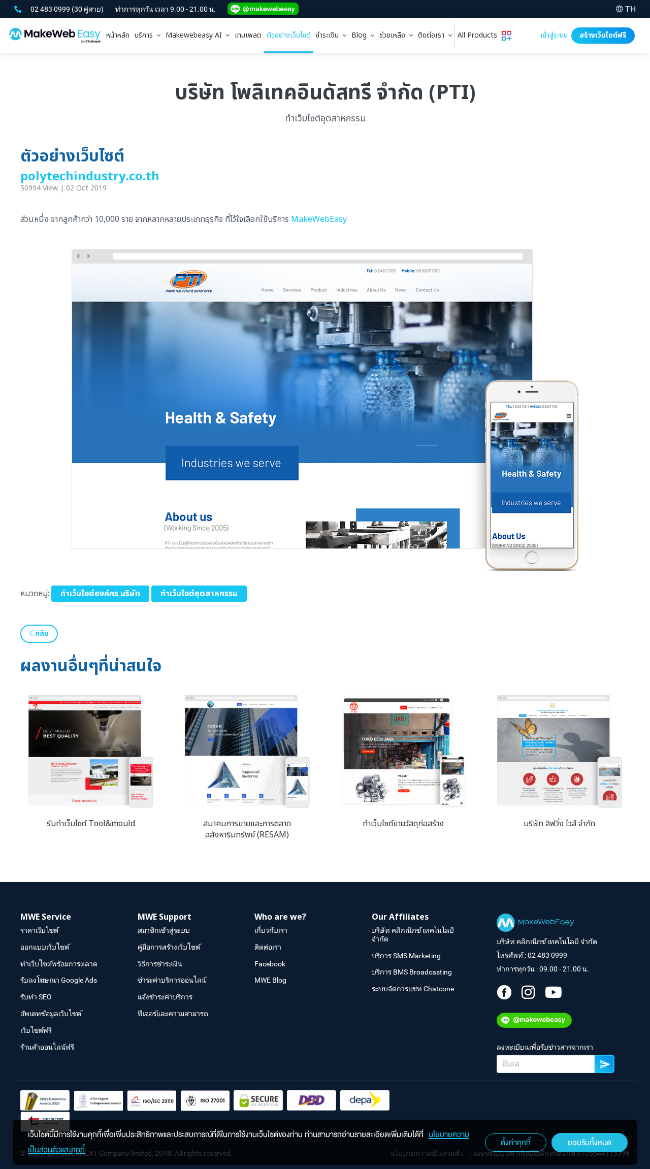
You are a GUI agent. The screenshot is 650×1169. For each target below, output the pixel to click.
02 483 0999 (51, 9)
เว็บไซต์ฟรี (36, 1030)
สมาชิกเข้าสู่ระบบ (164, 930)
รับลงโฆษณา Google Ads (58, 980)
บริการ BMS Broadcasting (412, 972)
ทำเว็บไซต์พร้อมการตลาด (59, 964)
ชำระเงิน (329, 35)
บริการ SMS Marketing (406, 956)
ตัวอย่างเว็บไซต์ (289, 35)
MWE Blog (270, 980)
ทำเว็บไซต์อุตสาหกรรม (199, 594)
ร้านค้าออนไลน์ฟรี (47, 1047)
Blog (361, 35)
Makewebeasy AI (196, 35)
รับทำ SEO (36, 997)
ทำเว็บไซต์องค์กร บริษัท (100, 594)
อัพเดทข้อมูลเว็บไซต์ (50, 1014)
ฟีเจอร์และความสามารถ (173, 1014)
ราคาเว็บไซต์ (39, 930)
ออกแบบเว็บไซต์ (44, 947)
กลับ (41, 633)
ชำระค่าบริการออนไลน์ (172, 980)
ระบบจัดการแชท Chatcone (413, 989)
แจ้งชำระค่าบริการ (165, 997)
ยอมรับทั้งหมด (589, 1142)
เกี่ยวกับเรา (270, 930)
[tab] (147, 35)
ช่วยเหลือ (394, 35)
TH (630, 9)
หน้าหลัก (117, 35)
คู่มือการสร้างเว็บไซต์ (169, 947)
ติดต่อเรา (433, 35)
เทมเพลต (248, 35)
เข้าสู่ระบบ (554, 35)
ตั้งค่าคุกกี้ (516, 1142)
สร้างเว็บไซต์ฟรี (603, 35)
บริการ (146, 35)
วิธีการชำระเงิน (160, 964)
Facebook (269, 964)
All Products (479, 35)
